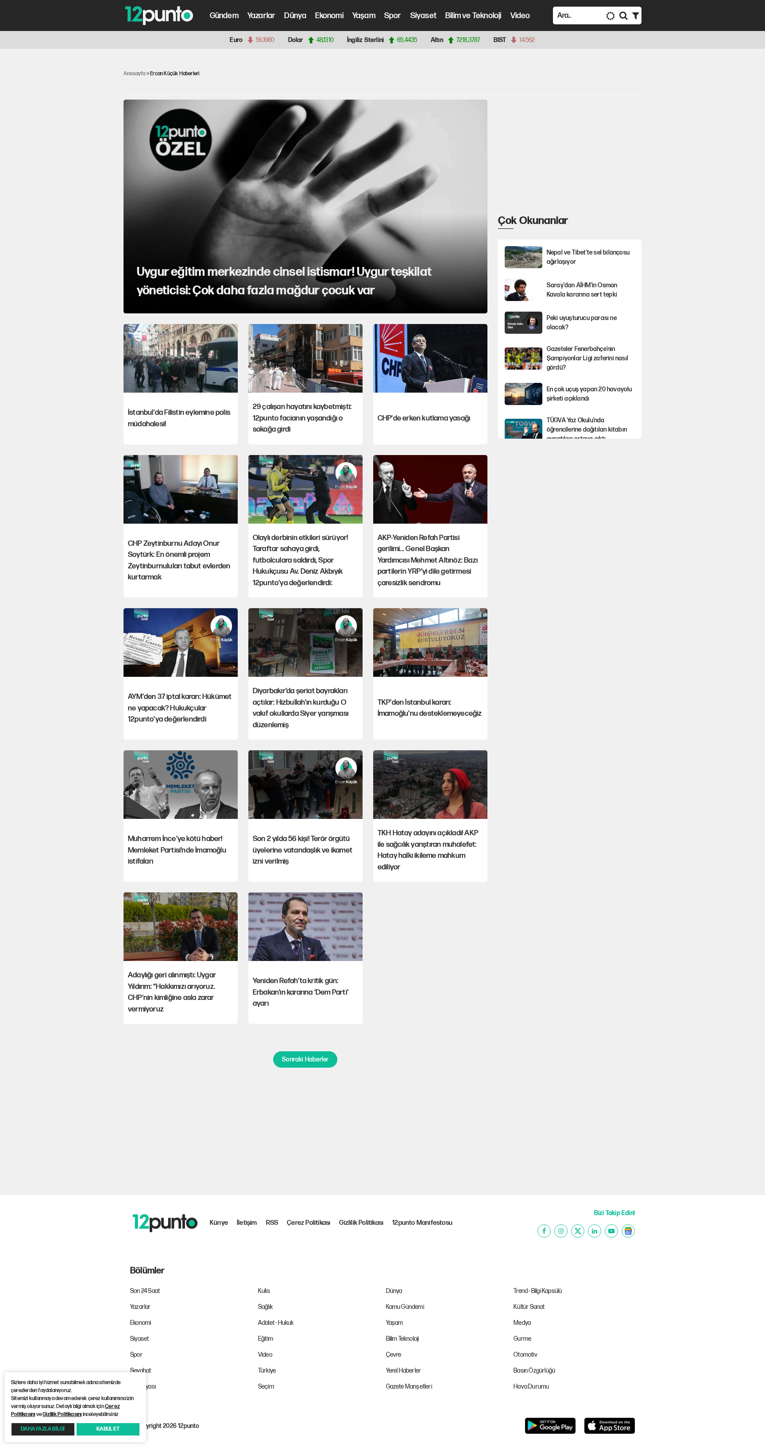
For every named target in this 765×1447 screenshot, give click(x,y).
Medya (522, 1323)
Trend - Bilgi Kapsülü (538, 1291)
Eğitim (265, 1339)
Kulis (264, 1291)
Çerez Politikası (308, 1223)
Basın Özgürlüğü (534, 1370)
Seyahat (140, 1370)
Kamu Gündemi (405, 1307)
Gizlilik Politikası (361, 1223)
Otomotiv (525, 1354)
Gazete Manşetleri (409, 1386)
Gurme (522, 1339)
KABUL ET (108, 1429)
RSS (272, 1223)
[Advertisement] (77, 192)
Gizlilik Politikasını (61, 1414)
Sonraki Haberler (305, 1059)
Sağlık (265, 1307)
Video (520, 15)
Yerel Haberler (403, 1370)
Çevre (394, 1354)
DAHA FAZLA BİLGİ (43, 1429)
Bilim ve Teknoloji (473, 15)
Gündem (224, 15)
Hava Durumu (531, 1386)
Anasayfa (135, 73)
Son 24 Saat (145, 1291)
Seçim (266, 1386)
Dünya (295, 15)
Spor (393, 15)
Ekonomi (329, 15)
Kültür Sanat (529, 1307)
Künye (219, 1223)
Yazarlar (261, 15)
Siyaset (423, 15)
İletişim (247, 1223)
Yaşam (363, 15)
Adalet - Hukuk (276, 1323)
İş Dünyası (143, 1386)
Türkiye (267, 1370)
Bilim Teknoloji (402, 1339)
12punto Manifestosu (422, 1223)
